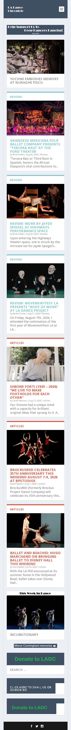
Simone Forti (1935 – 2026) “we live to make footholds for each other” (33, 392)
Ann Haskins (18, 567)
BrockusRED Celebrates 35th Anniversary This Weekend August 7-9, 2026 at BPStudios (34, 475)
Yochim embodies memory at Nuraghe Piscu (34, 81)
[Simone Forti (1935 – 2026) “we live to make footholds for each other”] (35, 364)
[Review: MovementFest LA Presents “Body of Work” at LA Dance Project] (35, 280)
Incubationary (24, 634)
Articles (46, 400)
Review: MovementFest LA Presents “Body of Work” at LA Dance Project (34, 307)
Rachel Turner (19, 313)
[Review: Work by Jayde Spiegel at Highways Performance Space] (35, 201)
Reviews (44, 154)
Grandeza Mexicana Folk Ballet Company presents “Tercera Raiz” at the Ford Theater (35, 146)
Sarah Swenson (20, 400)
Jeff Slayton (18, 483)
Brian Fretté (18, 154)
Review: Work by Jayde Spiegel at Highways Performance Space (31, 227)
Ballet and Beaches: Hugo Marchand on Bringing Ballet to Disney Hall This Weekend (35, 558)
